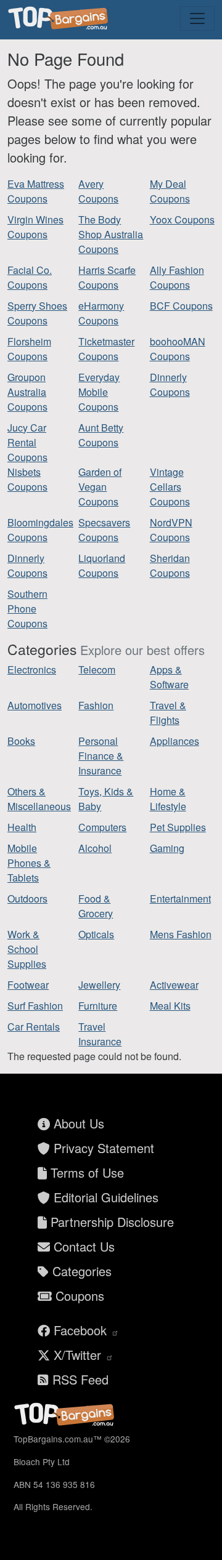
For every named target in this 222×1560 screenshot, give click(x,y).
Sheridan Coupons (170, 565)
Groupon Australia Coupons (27, 392)
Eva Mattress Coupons (35, 191)
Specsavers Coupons (104, 529)
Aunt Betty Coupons (100, 434)
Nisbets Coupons (27, 479)
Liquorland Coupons (101, 565)
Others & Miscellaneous (39, 798)
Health (21, 827)
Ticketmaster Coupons (106, 348)
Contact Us (82, 1246)
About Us (77, 1123)
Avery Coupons (98, 191)
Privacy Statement (102, 1148)
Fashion (95, 705)
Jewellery (99, 985)
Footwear (28, 985)
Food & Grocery (95, 905)
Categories (80, 1271)
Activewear (174, 985)
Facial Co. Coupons (29, 277)
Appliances (174, 741)
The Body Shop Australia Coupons (110, 234)
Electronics (31, 669)
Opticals (96, 934)
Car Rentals (33, 1026)
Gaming (167, 848)
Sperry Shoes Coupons (37, 313)
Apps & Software (169, 676)
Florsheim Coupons (29, 348)
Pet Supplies (178, 827)
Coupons (78, 1296)
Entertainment (180, 898)
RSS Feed (79, 1379)
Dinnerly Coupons (170, 384)
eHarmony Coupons (101, 313)
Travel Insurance (99, 1033)
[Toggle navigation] (197, 18)
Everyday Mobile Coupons (99, 392)
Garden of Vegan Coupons (99, 487)
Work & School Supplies (26, 949)
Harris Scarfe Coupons (107, 277)
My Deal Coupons (170, 191)
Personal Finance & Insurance (100, 756)
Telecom (96, 669)
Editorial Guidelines (104, 1197)
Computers (102, 827)
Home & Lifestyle (168, 798)
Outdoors (27, 898)
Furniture (97, 1006)
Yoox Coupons (182, 219)
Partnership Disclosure (110, 1222)
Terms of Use (85, 1172)
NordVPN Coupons (171, 529)
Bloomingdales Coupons (40, 529)
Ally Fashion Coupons (177, 277)
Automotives (34, 705)
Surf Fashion (35, 1006)
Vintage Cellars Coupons (170, 487)
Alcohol (95, 848)
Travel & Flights (168, 712)
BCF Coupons (181, 306)
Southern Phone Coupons (27, 608)
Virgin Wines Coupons (35, 226)
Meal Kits (170, 1006)
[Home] (59, 18)
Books (21, 741)
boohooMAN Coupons (177, 348)
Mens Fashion (181, 934)
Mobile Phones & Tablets (29, 863)
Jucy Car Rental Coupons (27, 442)
